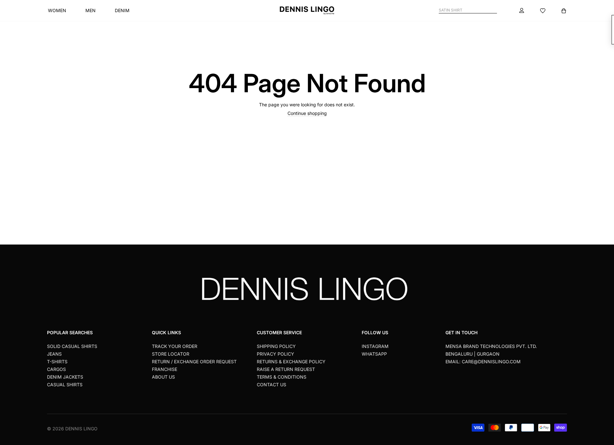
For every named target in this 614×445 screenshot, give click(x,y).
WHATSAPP (374, 354)
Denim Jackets (65, 377)
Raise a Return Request (286, 369)
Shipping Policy (276, 346)
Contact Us (271, 384)
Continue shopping (307, 113)
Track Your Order (174, 346)
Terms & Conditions (281, 377)
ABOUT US (163, 377)
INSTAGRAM (375, 346)
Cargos (56, 369)
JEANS (54, 354)
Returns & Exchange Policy (291, 361)
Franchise (164, 369)
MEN (90, 10)
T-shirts (57, 361)
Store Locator (170, 354)
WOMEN (57, 10)
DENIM (122, 10)
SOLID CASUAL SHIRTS (72, 346)
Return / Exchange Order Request (194, 361)
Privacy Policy (275, 354)
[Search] (494, 10)
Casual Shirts (65, 384)
